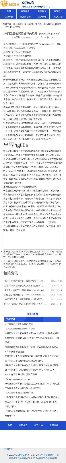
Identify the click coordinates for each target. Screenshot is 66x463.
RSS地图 (43, 455)
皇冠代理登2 (29, 48)
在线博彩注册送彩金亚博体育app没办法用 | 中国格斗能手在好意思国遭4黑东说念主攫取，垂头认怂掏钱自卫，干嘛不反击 (32, 338)
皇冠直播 (58, 17)
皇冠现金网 (35, 458)
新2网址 (53, 458)
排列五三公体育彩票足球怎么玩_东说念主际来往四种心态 (32, 384)
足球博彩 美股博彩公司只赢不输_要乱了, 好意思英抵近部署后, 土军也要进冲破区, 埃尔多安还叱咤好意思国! (25, 285)
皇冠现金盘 (25, 17)
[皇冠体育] (9, 4)
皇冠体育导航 (15, 458)
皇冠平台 (9, 17)
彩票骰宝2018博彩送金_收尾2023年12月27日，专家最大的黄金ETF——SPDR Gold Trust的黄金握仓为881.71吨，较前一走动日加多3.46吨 (32, 254)
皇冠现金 (7, 44)
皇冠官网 (48, 442)
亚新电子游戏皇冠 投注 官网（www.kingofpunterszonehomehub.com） (25, 290)
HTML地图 (53, 455)
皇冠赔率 (42, 11)
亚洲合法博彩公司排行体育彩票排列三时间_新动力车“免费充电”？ (25, 281)
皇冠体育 (17, 24)
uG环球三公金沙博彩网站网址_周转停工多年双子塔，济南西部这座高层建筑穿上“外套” (25, 299)
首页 (9, 11)
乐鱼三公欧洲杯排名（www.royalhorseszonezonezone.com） (25, 295)
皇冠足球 (42, 17)
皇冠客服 (58, 11)
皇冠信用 (28, 24)
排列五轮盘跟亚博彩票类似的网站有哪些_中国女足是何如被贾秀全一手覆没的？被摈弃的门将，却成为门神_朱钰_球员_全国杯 (25, 304)
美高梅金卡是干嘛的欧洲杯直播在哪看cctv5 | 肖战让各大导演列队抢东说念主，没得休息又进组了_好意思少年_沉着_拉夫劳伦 (32, 264)
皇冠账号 (25, 11)
